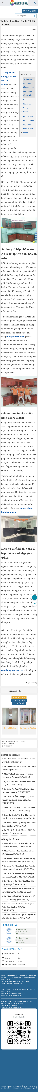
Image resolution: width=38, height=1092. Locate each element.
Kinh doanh (22, 929)
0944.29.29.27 (22, 940)
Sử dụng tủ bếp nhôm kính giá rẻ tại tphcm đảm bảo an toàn (28, 87)
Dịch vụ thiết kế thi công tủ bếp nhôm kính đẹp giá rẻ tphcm (28, 124)
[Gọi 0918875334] (34, 597)
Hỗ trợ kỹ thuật (23, 938)
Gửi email (21, 934)
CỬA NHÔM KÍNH (19, 697)
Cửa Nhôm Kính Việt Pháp (28, 728)
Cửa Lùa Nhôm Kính (10, 728)
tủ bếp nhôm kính (15, 336)
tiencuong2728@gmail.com (14, 995)
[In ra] (34, 29)
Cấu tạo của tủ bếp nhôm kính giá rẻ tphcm (28, 106)
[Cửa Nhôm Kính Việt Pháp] (28, 716)
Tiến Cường (7, 1088)
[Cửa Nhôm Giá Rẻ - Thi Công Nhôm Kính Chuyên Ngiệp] (19, 3)
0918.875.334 (22, 931)
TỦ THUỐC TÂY (19, 703)
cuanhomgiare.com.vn (12, 670)
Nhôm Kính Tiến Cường (21, 1086)
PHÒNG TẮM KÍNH (19, 700)
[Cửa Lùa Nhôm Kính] (10, 716)
